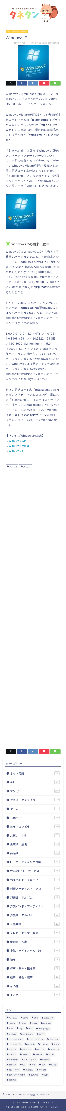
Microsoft (13, 467)
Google (12, 1023)
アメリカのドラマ (36, 1039)
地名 (34, 959)
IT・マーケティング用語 (17, 31)
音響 (46, 1075)
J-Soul (34, 1023)
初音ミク (12, 1065)
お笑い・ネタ (34, 835)
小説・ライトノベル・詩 (34, 950)
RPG (30, 1029)
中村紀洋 (45, 1060)
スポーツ (34, 817)
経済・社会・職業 (34, 977)
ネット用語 (34, 773)
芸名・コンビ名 (34, 826)
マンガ (34, 791)
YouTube (12, 1034)
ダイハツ (12, 1049)
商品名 (34, 853)
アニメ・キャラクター (34, 799)
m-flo (11, 1029)
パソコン (40, 1049)
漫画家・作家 (34, 941)
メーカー (38, 1054)
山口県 (53, 1065)
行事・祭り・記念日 (34, 968)
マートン (25, 1054)
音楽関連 (34, 924)
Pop (20, 1029)
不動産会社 (13, 1060)
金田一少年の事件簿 (17, 1075)
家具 (43, 1065)
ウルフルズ (53, 1039)
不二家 (51, 1054)
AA (34, 782)
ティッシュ (26, 1049)
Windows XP (17, 440)
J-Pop (23, 1023)
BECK (25, 1018)
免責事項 (46, 1102)
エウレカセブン (15, 1044)
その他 (34, 986)
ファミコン (54, 1049)
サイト (56, 1044)
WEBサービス (44, 1029)
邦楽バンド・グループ (34, 879)
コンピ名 (44, 1044)
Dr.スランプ (48, 1018)
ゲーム (34, 808)
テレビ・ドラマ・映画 (34, 932)
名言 (24, 1065)
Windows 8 (16, 450)
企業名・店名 (34, 844)
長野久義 (34, 1075)
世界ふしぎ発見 (30, 1060)
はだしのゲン (28, 1034)
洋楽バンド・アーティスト (34, 906)
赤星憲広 (29, 1070)
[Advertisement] (33, 608)
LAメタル (47, 1023)
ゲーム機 (30, 1044)
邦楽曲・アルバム (34, 897)
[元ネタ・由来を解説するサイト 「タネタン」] (33, 20)
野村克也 (42, 1070)
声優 (33, 1065)
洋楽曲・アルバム (34, 915)
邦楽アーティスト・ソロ (34, 888)
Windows (26, 467)
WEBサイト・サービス (34, 870)
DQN (36, 1018)
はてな (42, 1034)
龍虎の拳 (12, 1080)
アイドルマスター (16, 1039)
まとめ (34, 994)
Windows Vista (19, 445)
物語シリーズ (14, 1070)
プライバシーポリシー (26, 1102)
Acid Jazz (13, 1018)
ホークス (12, 1054)
